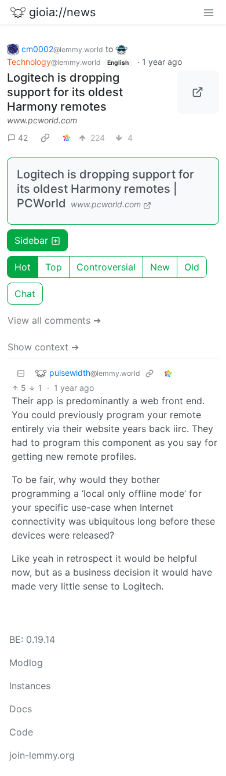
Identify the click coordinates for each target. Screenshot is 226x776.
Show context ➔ (43, 347)
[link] (45, 137)
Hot (22, 267)
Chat (24, 293)
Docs (20, 709)
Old (191, 267)
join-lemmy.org (42, 755)
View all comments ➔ (54, 320)
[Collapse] (21, 373)
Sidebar (31, 240)
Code (21, 732)
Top (53, 267)
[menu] (209, 12)
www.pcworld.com (42, 120)
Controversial (106, 267)
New (160, 267)
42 (23, 137)
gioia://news (62, 12)
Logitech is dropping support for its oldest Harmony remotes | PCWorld (105, 188)
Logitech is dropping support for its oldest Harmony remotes (65, 92)
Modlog (26, 662)
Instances (29, 685)
